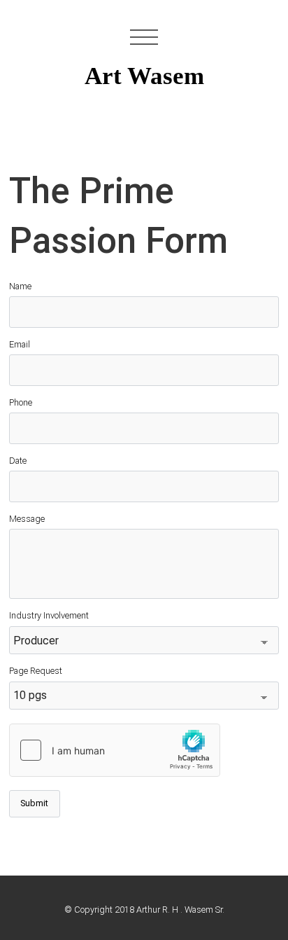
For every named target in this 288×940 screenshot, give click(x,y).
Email (19, 344)
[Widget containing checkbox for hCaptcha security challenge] (114, 750)
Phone (20, 402)
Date (18, 460)
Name (20, 286)
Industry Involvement (49, 615)
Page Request (35, 670)
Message (27, 518)
